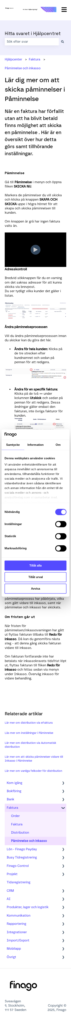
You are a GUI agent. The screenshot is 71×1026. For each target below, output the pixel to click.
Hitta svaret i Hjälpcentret (33, 33)
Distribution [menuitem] (20, 832)
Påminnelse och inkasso (23, 68)
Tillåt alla (35, 565)
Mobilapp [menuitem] (14, 948)
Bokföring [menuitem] (14, 791)
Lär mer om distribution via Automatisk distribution (30, 745)
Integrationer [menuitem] (17, 932)
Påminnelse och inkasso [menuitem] (29, 841)
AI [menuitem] (8, 899)
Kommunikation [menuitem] (18, 915)
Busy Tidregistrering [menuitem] (22, 857)
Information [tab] (35, 444)
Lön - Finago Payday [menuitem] (22, 849)
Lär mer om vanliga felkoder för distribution (33, 771)
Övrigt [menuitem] (11, 957)
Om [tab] (58, 444)
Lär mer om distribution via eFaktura (29, 722)
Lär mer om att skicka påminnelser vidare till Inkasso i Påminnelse (34, 758)
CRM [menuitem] (10, 891)
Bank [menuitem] (10, 799)
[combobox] (32, 41)
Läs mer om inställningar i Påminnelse (29, 733)
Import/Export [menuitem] (18, 940)
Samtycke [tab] (13, 444)
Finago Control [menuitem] (18, 866)
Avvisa (35, 588)
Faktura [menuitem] (12, 808)
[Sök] (62, 41)
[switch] (60, 524)
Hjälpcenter (13, 59)
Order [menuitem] (15, 816)
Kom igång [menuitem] (14, 783)
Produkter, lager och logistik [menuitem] (28, 907)
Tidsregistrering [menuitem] (18, 882)
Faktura (34, 59)
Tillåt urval (35, 577)
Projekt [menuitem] (12, 874)
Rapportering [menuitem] (16, 924)
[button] (63, 783)
